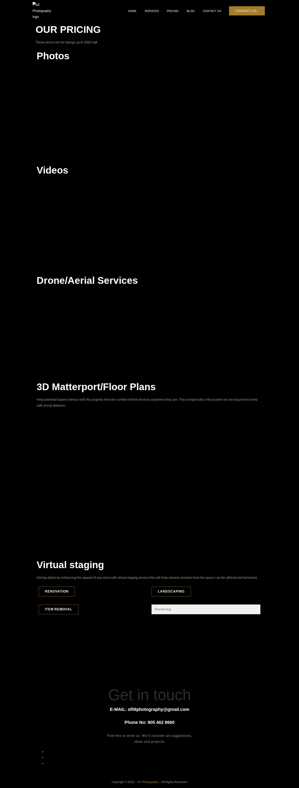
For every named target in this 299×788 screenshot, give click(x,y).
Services (152, 11)
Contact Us (212, 11)
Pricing (173, 11)
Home (132, 11)
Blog (191, 11)
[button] (57, 591)
